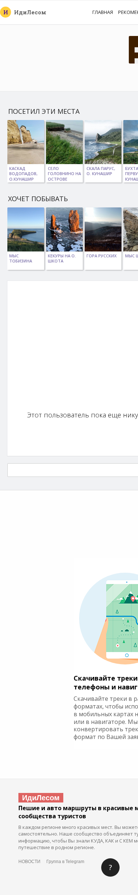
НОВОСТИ (29, 861)
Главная (102, 12)
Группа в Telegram (65, 861)
